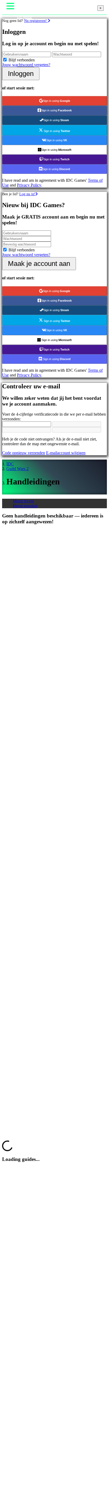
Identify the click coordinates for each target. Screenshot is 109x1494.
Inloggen (21, 73)
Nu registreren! (36, 21)
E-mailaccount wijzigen (65, 453)
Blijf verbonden (21, 60)
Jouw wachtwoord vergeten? (26, 64)
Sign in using (56, 100)
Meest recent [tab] (23, 501)
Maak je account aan (39, 263)
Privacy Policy (29, 185)
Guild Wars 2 (17, 468)
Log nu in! (27, 194)
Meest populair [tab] (25, 505)
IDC (10, 464)
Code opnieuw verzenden (23, 453)
